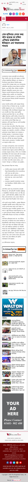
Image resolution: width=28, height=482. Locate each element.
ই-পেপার (5, 14)
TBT (7, 25)
